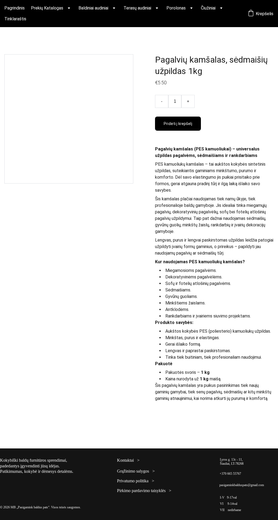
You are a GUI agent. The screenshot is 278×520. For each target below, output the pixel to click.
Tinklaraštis (15, 18)
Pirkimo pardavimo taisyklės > (144, 490)
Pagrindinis (14, 8)
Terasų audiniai (137, 8)
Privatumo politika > (135, 481)
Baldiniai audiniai (93, 8)
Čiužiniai (208, 8)
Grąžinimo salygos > (136, 471)
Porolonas (176, 8)
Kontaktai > (128, 460)
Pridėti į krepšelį (178, 123)
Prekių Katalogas (47, 8)
